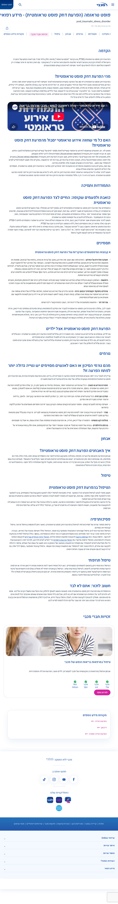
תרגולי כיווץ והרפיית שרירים (37, 537)
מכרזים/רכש (77, 823)
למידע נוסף (102, 692)
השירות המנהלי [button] (108, 861)
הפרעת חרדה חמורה (98, 734)
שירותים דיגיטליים (34, 823)
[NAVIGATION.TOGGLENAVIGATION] (114, 4)
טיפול (57, 34)
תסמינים (92, 34)
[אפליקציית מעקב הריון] (68, 800)
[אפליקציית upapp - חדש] (59, 800)
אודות (101, 823)
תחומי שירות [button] (109, 853)
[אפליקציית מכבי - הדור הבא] (50, 800)
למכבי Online (7, 4)
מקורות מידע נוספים (14, 34)
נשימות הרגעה (82, 537)
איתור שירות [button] (109, 845)
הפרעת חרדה (101, 721)
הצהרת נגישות (63, 823)
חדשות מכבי (50, 823)
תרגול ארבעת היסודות (62, 540)
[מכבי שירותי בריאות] (102, 4)
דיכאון (104, 727)
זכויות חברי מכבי (39, 34)
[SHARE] (7, 28)
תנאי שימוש (19, 823)
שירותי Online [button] (108, 838)
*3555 (49, 759)
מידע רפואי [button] (109, 868)
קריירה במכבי (90, 823)
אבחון (68, 34)
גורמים (79, 34)
